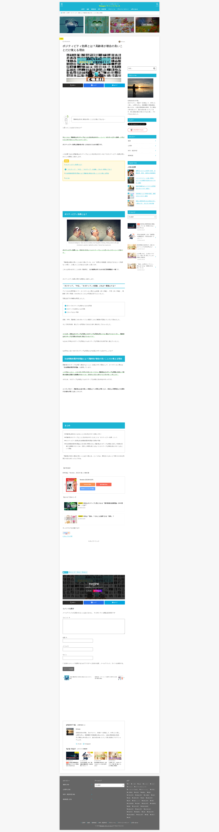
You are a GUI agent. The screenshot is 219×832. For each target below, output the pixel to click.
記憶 (144, 811)
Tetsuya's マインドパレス (109, 6)
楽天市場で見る (104, 484)
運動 (147, 814)
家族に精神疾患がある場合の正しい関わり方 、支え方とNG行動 (146, 202)
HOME (63, 12)
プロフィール (111, 9)
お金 (140, 784)
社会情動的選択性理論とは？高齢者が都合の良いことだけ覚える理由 (87, 173)
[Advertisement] (94, 101)
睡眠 (129, 806)
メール (66, 646)
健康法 (143, 792)
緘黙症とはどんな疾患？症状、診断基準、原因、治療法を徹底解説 (146, 172)
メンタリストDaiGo (133, 789)
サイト (65, 654)
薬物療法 (138, 811)
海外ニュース (137, 800)
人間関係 (130, 792)
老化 (80, 572)
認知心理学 (151, 811)
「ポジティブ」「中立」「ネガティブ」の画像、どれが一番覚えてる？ (89, 169)
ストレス (130, 786)
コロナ (153, 784)
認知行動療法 (131, 814)
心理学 (83, 9)
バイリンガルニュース (141, 786)
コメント (66, 617)
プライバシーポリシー (123, 9)
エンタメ (146, 784)
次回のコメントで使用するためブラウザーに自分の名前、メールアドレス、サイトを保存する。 (94, 663)
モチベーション (144, 789)
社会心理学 (136, 806)
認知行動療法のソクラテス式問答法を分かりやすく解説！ (146, 187)
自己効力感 (147, 809)
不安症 (153, 789)
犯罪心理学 (145, 800)
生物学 (138, 803)
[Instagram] (97, 591)
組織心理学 (131, 809)
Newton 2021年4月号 (86, 479)
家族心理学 (139, 795)
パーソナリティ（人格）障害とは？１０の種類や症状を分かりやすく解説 (146, 181)
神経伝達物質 (145, 806)
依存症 (137, 792)
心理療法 (147, 795)
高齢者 (85, 572)
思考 (154, 795)
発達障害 (154, 803)
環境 (153, 800)
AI (128, 784)
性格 (129, 798)
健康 (88, 9)
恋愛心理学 (136, 798)
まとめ (67, 178)
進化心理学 (140, 814)
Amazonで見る (87, 484)
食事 (129, 817)
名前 (65, 637)
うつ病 (134, 784)
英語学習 (130, 811)
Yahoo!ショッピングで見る (87, 488)
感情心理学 (150, 798)
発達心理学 (73, 572)
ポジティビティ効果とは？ (73, 164)
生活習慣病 (131, 803)
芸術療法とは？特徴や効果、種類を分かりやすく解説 (146, 195)
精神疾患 (93, 9)
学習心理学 (131, 795)
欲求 (129, 800)
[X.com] (89, 591)
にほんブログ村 (67, 536)
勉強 (149, 792)
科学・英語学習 (102, 9)
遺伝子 (153, 814)
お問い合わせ (134, 9)
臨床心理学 (139, 809)
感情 (143, 798)
